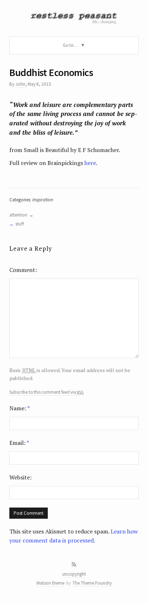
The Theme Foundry (92, 583)
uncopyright (74, 574)
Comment (22, 270)
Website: (20, 477)
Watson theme (50, 583)
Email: (19, 443)
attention (18, 215)
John (20, 84)
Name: (19, 408)
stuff (19, 224)
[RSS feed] (74, 564)
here (90, 163)
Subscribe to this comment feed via (46, 392)
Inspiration (42, 200)
